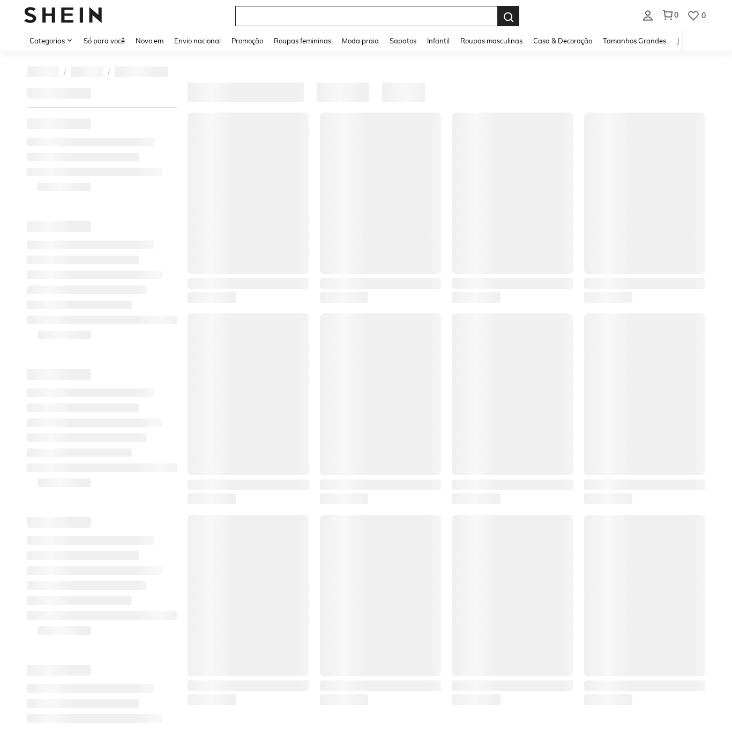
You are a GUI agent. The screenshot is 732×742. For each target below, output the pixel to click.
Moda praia (360, 40)
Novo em (149, 40)
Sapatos (403, 40)
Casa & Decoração (562, 40)
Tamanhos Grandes (634, 40)
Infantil (438, 40)
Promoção (247, 40)
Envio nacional (197, 40)
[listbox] (648, 15)
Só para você (104, 40)
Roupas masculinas (491, 40)
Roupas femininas (302, 40)
